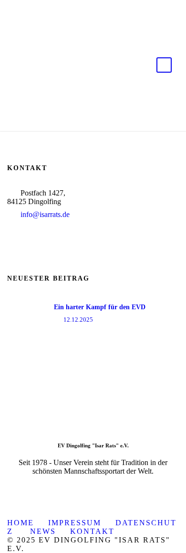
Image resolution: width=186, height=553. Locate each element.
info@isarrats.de (45, 214)
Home (20, 523)
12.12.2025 (78, 319)
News (43, 531)
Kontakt (92, 531)
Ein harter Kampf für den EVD (99, 307)
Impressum (74, 523)
